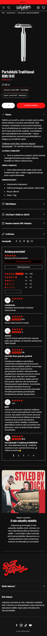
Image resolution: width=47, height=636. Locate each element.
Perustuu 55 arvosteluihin (16, 258)
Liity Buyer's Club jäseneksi (22, 2)
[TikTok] (25, 625)
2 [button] (18, 455)
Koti (3, 13)
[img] (17, 298)
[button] (3, 7)
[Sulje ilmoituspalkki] (44, 1)
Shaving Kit (38, 146)
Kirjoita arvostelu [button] (23, 261)
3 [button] (23, 455)
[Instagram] (21, 625)
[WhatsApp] (28, 241)
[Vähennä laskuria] (4, 105)
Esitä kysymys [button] (23, 267)
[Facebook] (16, 241)
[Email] (32, 241)
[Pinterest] (24, 241)
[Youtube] (30, 625)
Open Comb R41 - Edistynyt (15, 95)
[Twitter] (20, 241)
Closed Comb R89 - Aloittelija (16, 90)
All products (11, 13)
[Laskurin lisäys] (13, 105)
